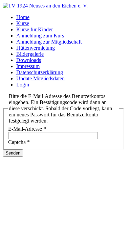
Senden (12, 153)
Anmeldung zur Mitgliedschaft (49, 42)
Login (22, 84)
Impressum (28, 66)
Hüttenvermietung (35, 48)
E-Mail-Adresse (27, 129)
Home (22, 17)
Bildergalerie (30, 54)
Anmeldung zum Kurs (40, 35)
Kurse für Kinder (34, 29)
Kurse (22, 23)
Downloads (28, 60)
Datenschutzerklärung (39, 72)
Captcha (19, 142)
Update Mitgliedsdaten (40, 78)
